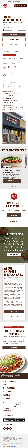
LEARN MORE (14, 347)
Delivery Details (14, 44)
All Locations (18, 407)
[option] (11, 169)
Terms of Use (6, 440)
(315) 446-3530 (22, 30)
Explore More (14, 255)
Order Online (14, 35)
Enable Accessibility (14, 1)
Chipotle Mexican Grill (8, 85)
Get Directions (8, 30)
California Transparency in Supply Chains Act (13, 438)
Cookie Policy (6, 441)
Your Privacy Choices (8, 446)
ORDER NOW (11, 181)
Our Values (6, 403)
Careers (6, 385)
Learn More (15, 222)
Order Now (14, 311)
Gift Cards (7, 391)
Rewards (6, 398)
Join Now (14, 215)
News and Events (19, 403)
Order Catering (14, 39)
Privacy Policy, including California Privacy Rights (13, 444)
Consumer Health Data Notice (10, 439)
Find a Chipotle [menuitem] (21, 5)
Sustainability (7, 411)
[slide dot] (12, 186)
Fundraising (7, 395)
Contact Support (9, 381)
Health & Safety (18, 405)
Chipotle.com (14, 316)
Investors (5, 405)
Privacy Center (6, 442)
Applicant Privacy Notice (9, 437)
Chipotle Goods (9, 388)
